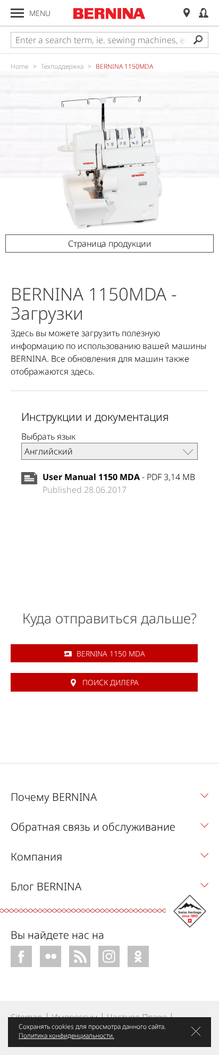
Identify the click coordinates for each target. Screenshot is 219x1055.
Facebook (21, 956)
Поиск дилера (110, 682)
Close (195, 1031)
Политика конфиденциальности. (66, 1035)
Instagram (109, 956)
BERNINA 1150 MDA (111, 653)
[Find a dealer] (186, 13)
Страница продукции (109, 243)
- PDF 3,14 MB (119, 477)
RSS (79, 956)
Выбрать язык (48, 436)
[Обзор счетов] (203, 13)
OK (138, 956)
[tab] (109, 799)
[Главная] (109, 13)
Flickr (50, 956)
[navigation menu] (17, 13)
